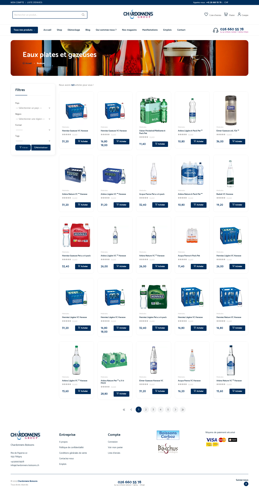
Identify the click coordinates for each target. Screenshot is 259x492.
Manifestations (150, 30)
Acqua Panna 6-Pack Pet (189, 256)
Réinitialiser (42, 147)
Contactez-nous (66, 458)
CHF (226, 2)
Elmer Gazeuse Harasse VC (151, 381)
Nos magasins (129, 30)
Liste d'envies (114, 453)
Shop (59, 30)
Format (18, 125)
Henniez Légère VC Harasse (228, 256)
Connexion (113, 442)
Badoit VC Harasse (224, 194)
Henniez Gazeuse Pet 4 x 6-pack (76, 256)
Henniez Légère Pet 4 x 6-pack (153, 317)
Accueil (47, 30)
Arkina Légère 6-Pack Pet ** (190, 131)
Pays (17, 103)
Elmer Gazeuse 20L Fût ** (227, 131)
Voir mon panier (115, 447)
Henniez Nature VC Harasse (228, 317)
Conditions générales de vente (73, 453)
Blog (87, 30)
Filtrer (25, 147)
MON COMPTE (17, 2)
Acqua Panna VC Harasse (189, 381)
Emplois (167, 30)
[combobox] (49, 15)
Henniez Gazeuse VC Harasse (75, 131)
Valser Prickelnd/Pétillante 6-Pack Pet (152, 132)
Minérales (65, 127)
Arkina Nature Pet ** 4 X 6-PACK (112, 382)
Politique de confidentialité (71, 447)
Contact (181, 30)
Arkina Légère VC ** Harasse (113, 194)
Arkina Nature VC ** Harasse (74, 194)
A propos (63, 442)
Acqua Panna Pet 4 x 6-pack (151, 194)
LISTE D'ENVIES (34, 2)
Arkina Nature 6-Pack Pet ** (190, 194)
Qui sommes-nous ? (106, 30)
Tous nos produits (23, 30)
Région (18, 114)
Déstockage (74, 30)
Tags (17, 136)
